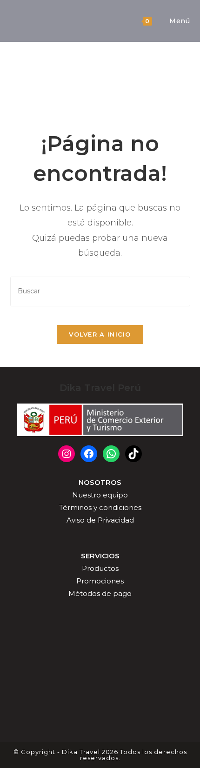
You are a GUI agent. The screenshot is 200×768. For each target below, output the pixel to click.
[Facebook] (88, 453)
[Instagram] (66, 453)
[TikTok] (133, 453)
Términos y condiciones (100, 507)
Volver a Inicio (100, 334)
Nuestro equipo (100, 494)
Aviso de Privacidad (100, 520)
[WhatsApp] (111, 453)
